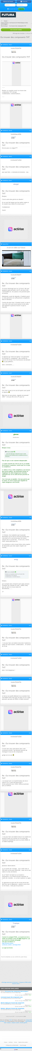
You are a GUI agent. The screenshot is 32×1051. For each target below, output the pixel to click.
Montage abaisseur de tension (10, 982)
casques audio (15, 1022)
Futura (5, 1042)
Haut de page (23, 1045)
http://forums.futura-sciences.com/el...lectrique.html (11, 944)
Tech (10, 1020)
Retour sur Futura (8, 1)
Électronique (4, 26)
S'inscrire (24, 1)
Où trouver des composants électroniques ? (17, 991)
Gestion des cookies (23, 1042)
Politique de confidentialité (12, 1045)
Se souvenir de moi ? (13, 9)
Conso (15, 1042)
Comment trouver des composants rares (12, 997)
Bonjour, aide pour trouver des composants (12, 1008)
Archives (11, 1042)
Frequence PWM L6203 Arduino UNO (21, 983)
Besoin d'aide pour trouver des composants (12, 1003)
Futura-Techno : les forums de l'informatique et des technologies (14, 23)
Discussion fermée (16, 29)
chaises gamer (23, 1022)
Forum (5, 21)
